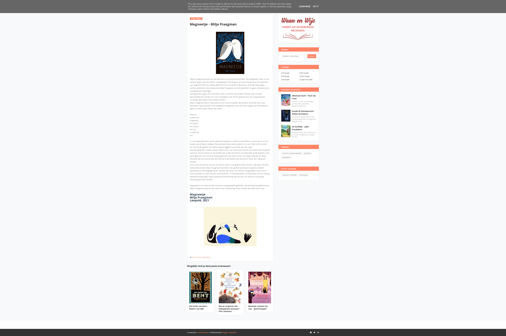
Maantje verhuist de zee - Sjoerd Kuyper (258, 307)
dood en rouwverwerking (291, 153)
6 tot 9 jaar (285, 79)
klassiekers (286, 157)
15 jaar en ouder (306, 79)
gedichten (206, 257)
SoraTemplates (202, 332)
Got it (316, 6)
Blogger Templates (229, 332)
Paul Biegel (303, 175)
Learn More (304, 6)
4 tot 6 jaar (285, 76)
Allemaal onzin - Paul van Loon (304, 97)
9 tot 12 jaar (196, 257)
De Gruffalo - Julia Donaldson (300, 128)
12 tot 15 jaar (304, 76)
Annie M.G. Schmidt (289, 175)
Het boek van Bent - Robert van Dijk (198, 307)
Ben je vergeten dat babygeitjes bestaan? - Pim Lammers (230, 309)
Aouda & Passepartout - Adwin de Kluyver (303, 112)
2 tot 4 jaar (285, 73)
